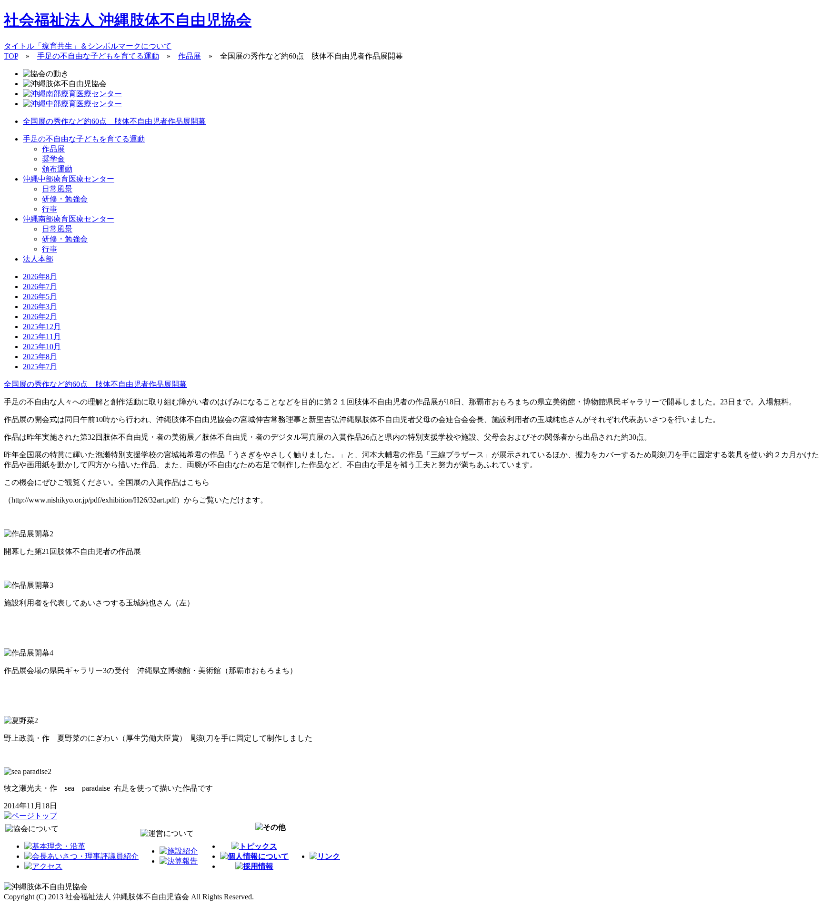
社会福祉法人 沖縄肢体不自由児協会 (127, 20)
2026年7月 (40, 286)
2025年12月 (42, 326)
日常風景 (57, 189)
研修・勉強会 (65, 199)
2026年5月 (40, 296)
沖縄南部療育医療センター (68, 219)
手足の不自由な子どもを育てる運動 (98, 56)
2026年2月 (40, 316)
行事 (49, 209)
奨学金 (53, 159)
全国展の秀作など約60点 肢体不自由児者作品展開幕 (114, 121)
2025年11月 (42, 336)
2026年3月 (40, 306)
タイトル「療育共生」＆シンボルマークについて (87, 46)
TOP (11, 56)
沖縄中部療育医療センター (68, 179)
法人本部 (38, 259)
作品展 (189, 56)
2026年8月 (40, 276)
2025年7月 (40, 366)
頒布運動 (57, 169)
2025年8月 (40, 356)
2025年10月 (42, 346)
